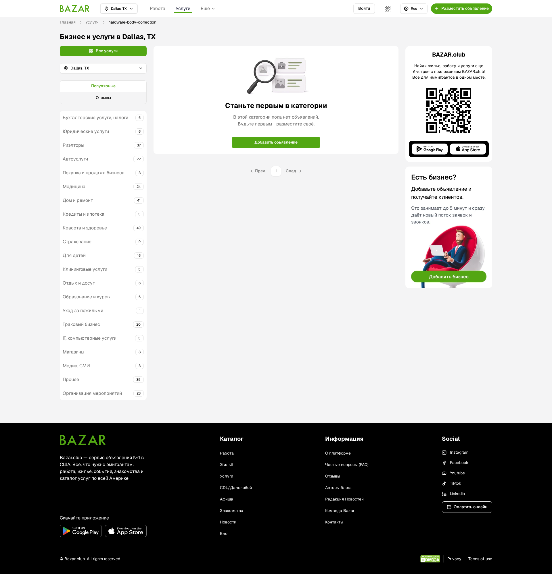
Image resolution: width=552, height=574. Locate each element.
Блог (224, 533)
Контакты (334, 522)
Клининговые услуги (85, 269)
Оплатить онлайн (470, 506)
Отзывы (103, 97)
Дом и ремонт (78, 200)
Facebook (459, 462)
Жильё (226, 464)
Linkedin (457, 493)
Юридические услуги (86, 131)
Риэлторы (73, 145)
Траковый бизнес (81, 324)
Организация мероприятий (92, 393)
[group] (103, 92)
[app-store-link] (126, 531)
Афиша (226, 499)
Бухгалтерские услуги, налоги (95, 118)
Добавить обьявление (276, 142)
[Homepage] (75, 8)
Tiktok (455, 483)
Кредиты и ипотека (83, 214)
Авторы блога (338, 487)
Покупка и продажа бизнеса (93, 173)
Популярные (103, 85)
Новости (228, 522)
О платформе (338, 453)
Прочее (71, 379)
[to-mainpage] (83, 440)
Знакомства (231, 510)
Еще (205, 8)
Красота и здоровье (85, 228)
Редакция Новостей (344, 499)
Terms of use (480, 558)
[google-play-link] (80, 531)
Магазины (73, 352)
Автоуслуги (75, 159)
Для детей (74, 255)
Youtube (457, 473)
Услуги (183, 8)
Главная (68, 22)
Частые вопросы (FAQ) (347, 464)
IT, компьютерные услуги (89, 338)
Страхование (77, 242)
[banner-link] (448, 227)
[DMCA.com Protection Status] (430, 559)
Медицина (74, 186)
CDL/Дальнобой (236, 487)
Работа (157, 8)
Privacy (454, 558)
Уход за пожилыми (83, 311)
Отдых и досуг (79, 283)
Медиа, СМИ (76, 366)
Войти (364, 8)
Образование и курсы (86, 297)
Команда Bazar (339, 510)
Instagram (459, 452)
